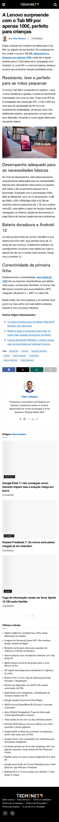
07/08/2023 (36, 38)
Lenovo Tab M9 (39, 351)
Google (9, 476)
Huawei (9, 535)
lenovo (25, 351)
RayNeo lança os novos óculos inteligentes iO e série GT (29, 758)
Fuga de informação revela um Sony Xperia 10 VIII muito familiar (29, 599)
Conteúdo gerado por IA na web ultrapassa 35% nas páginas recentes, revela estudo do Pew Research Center (29, 749)
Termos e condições (42, 799)
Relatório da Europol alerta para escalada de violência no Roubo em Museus (25, 649)
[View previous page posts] (27, 616)
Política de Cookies (10, 806)
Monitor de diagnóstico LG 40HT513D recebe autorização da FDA (26, 687)
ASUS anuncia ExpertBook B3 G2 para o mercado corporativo (28, 706)
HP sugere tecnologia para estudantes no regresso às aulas (28, 672)
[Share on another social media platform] (50, 369)
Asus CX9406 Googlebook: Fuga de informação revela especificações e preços (27, 714)
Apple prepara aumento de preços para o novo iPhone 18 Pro (26, 664)
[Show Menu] (3, 4)
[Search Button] (55, 4)
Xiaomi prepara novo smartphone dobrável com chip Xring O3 (29, 657)
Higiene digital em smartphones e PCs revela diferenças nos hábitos (26, 634)
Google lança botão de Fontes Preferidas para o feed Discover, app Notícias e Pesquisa (30, 766)
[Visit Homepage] (29, 4)
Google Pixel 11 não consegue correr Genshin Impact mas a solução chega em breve (28, 487)
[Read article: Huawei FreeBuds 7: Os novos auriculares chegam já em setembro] (29, 519)
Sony (8, 591)
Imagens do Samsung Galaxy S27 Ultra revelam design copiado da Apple (27, 642)
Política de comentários (12, 803)
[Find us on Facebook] (5, 813)
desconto (13, 351)
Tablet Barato (27, 360)
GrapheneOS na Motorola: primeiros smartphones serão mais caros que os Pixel (28, 733)
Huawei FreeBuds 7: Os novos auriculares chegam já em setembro (28, 544)
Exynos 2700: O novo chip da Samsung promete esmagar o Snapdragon (27, 679)
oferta (6, 355)
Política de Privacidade (36, 803)
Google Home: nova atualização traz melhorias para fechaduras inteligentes (29, 740)
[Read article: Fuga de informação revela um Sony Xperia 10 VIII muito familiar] (29, 574)
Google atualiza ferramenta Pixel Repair (23, 700)
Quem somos (8, 799)
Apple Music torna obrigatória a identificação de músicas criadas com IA (27, 694)
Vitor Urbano (19, 38)
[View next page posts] (32, 616)
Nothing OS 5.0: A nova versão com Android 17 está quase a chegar (29, 773)
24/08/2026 (9, 495)
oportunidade (19, 355)
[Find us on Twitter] (12, 813)
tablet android (10, 360)
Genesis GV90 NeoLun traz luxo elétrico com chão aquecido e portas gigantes (28, 725)
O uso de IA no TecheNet (33, 806)
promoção (34, 355)
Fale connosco (23, 799)
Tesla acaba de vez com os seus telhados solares (28, 719)
